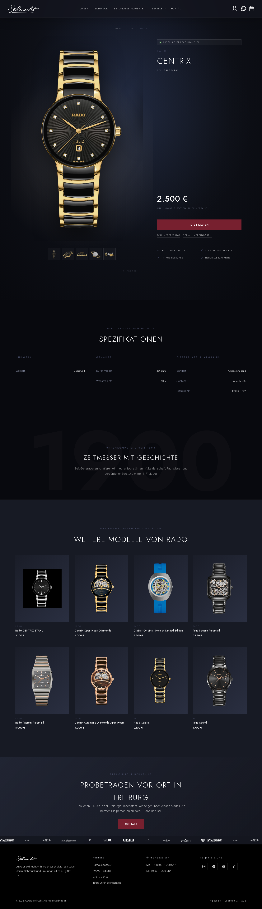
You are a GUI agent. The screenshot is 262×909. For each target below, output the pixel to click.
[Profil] (234, 8)
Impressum (215, 900)
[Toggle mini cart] (251, 8)
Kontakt (177, 8)
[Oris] (88, 840)
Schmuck (101, 8)
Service (157, 8)
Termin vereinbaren (197, 235)
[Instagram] (204, 866)
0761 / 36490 (101, 876)
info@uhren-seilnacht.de (107, 882)
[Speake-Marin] (70, 840)
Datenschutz (231, 900)
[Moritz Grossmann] (48, 840)
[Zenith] (166, 840)
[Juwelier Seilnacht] (23, 9)
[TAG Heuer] (192, 840)
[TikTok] (234, 866)
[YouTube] (224, 866)
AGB (243, 900)
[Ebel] (8, 840)
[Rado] (108, 840)
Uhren (84, 8)
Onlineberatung (168, 235)
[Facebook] (214, 866)
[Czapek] (26, 840)
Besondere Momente (129, 8)
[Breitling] (146, 840)
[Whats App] (243, 8)
